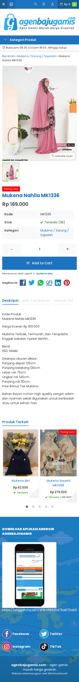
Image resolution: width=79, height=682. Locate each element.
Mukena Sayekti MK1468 (58, 483)
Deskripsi (10, 300)
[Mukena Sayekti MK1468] (58, 453)
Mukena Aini (21, 481)
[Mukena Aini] (20, 453)
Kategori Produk (22, 40)
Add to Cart (41, 263)
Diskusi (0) (63, 300)
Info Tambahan (36, 300)
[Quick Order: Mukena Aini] (6, 472)
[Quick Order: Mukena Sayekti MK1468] (43, 472)
